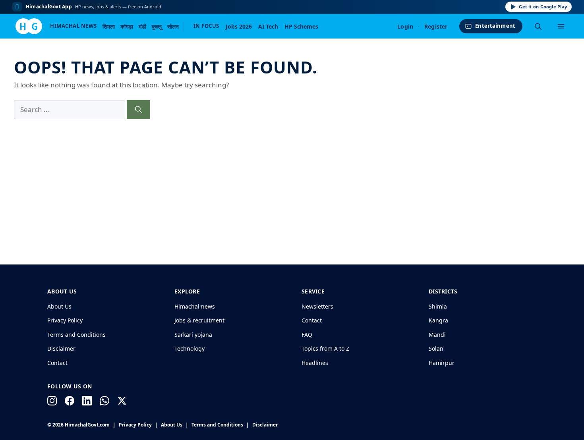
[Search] (537, 26)
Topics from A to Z (325, 348)
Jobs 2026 (239, 26)
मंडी (142, 26)
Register (435, 26)
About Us (59, 306)
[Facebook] (69, 400)
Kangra (438, 320)
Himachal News (73, 25)
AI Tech (268, 26)
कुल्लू (157, 26)
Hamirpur (441, 363)
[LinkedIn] (87, 400)
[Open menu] (561, 26)
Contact (57, 363)
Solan (436, 348)
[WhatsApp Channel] (104, 400)
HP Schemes (301, 26)
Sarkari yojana (193, 334)
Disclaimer (61, 348)
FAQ (307, 334)
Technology (189, 348)
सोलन (173, 26)
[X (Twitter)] (122, 400)
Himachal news (194, 306)
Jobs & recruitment (199, 320)
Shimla (438, 306)
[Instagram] (52, 400)
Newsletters (317, 306)
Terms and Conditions (76, 334)
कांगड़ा (126, 26)
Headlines (315, 363)
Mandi (437, 334)
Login (405, 26)
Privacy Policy (65, 320)
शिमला (108, 26)
